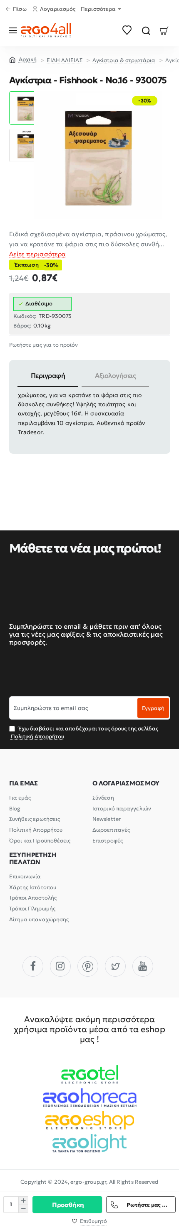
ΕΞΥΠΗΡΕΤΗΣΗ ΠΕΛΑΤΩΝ (33, 858)
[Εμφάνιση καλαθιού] (164, 30)
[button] (25, 94)
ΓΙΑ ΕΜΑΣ (23, 783)
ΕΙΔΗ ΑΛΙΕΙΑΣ (64, 60)
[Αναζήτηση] (146, 30)
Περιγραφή (48, 375)
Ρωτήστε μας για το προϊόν (43, 345)
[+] (23, 1201)
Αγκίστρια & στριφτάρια (123, 60)
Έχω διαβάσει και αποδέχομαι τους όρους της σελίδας (85, 732)
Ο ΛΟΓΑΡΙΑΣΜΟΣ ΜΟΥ (125, 783)
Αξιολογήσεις (115, 375)
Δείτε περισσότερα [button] (37, 254)
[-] (23, 1208)
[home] (23, 59)
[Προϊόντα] (14, 30)
